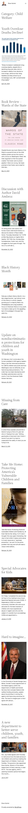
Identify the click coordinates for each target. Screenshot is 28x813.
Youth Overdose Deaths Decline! (12, 30)
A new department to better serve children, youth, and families (12, 729)
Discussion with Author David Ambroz (12, 192)
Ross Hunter (12, 3)
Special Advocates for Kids (13, 570)
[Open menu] (26, 3)
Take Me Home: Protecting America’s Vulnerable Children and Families (12, 473)
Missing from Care (10, 402)
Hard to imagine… (13, 637)
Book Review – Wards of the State (13, 103)
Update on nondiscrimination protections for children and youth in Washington (13, 344)
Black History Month (10, 269)
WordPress (18, 807)
